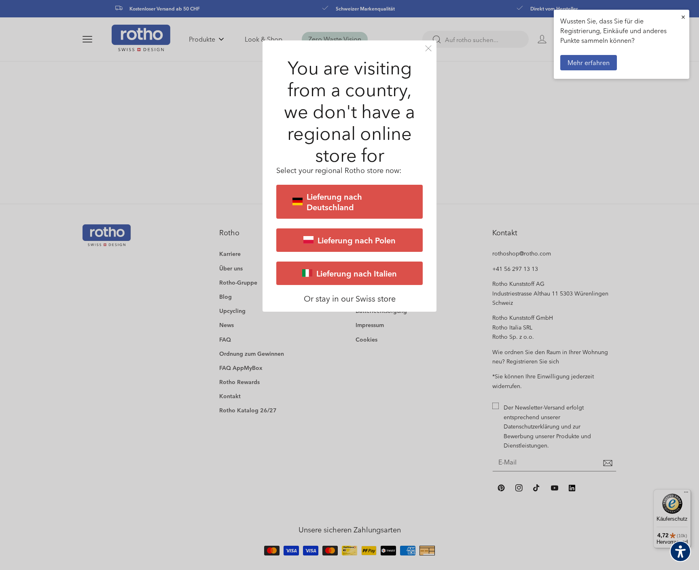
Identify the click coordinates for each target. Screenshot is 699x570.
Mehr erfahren (589, 62)
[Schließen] (428, 48)
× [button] (683, 17)
